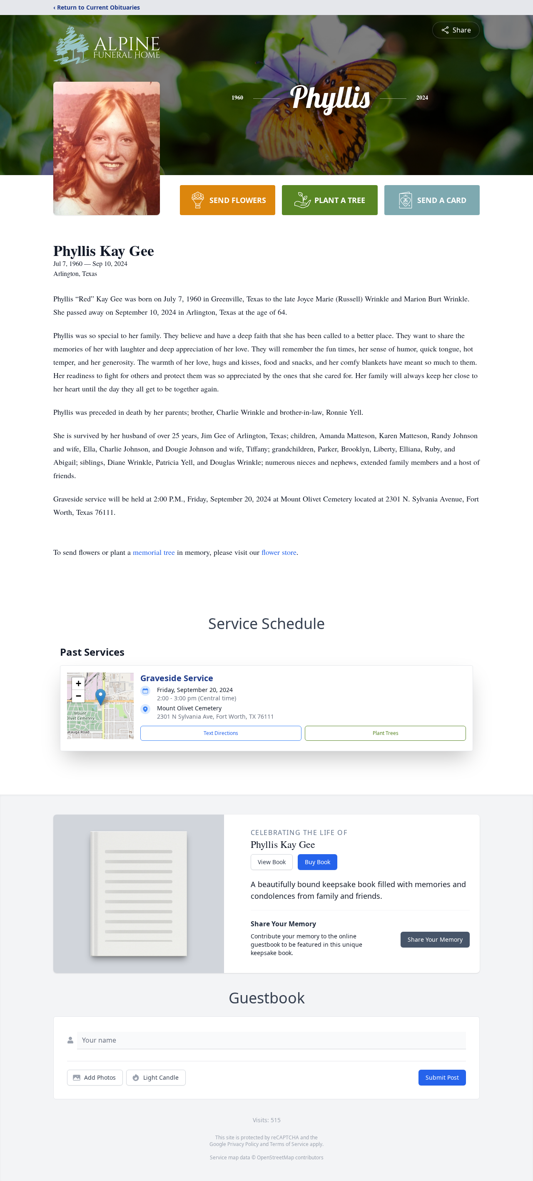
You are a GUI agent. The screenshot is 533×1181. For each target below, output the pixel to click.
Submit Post (442, 1077)
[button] (100, 697)
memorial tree (154, 552)
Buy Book (317, 862)
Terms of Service (289, 1144)
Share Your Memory (435, 939)
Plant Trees (386, 733)
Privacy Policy (243, 1144)
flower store (279, 552)
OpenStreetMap (275, 1157)
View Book (272, 862)
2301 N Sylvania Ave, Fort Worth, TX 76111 (215, 716)
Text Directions (221, 733)
